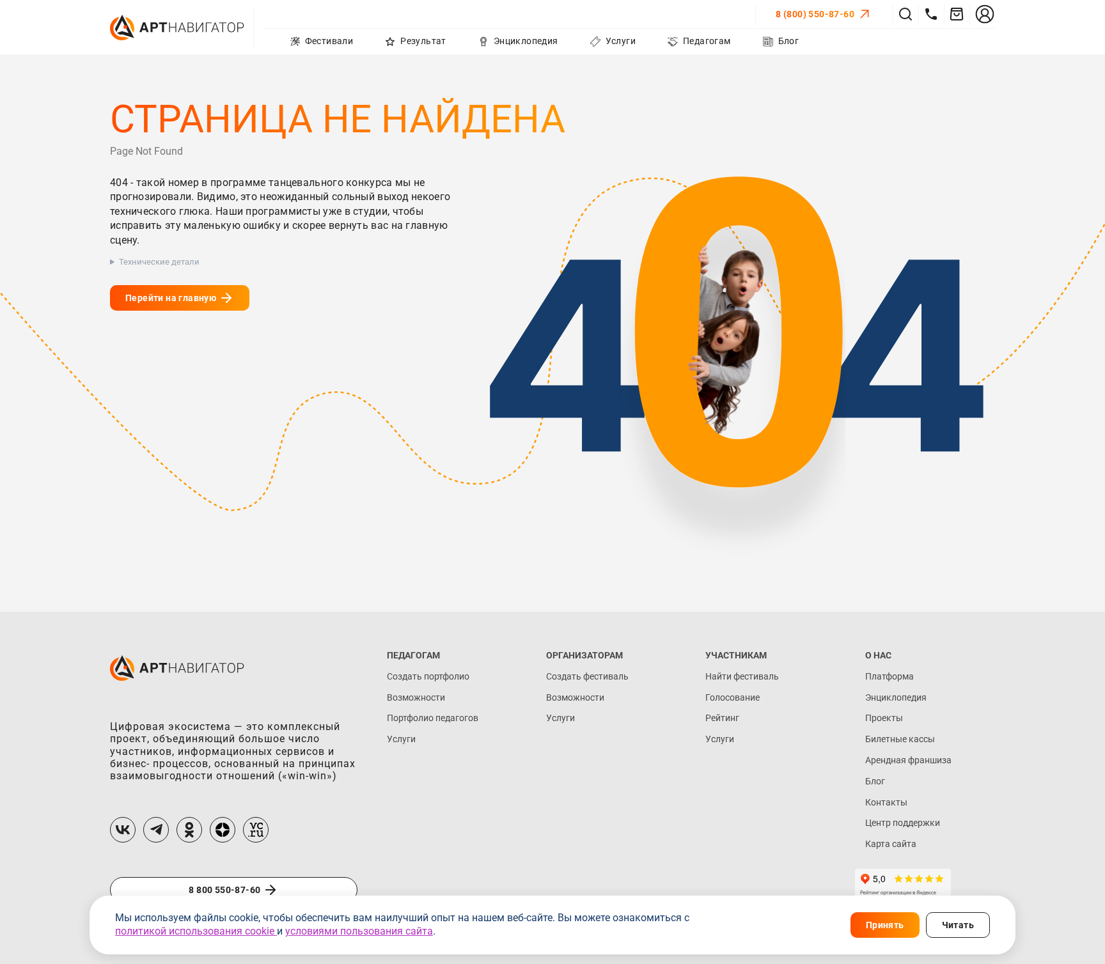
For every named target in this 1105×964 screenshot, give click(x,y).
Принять (885, 925)
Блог (875, 781)
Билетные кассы (900, 739)
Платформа (889, 676)
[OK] (189, 830)
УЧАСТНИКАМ (736, 655)
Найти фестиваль (742, 676)
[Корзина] (956, 14)
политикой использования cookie (196, 931)
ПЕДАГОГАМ (413, 655)
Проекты (884, 718)
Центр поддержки (902, 823)
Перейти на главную (170, 298)
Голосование (732, 697)
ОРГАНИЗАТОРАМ (584, 655)
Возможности (416, 697)
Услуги (401, 739)
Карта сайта (890, 844)
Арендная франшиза (908, 760)
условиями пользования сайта (359, 931)
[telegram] (156, 830)
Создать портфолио (428, 676)
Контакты (886, 802)
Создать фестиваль (587, 676)
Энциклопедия (896, 697)
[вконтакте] (123, 830)
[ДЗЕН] (222, 830)
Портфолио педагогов (432, 718)
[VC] (256, 830)
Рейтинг (722, 718)
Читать (958, 925)
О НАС (878, 655)
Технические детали (159, 262)
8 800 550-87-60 (224, 890)
